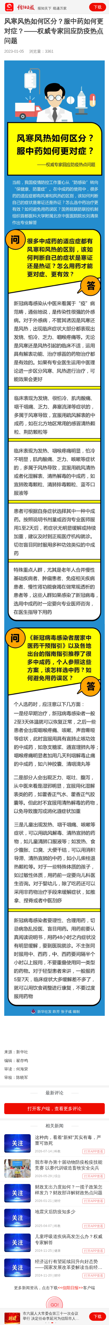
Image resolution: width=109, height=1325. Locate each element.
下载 (98, 7)
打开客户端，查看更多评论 (54, 1108)
